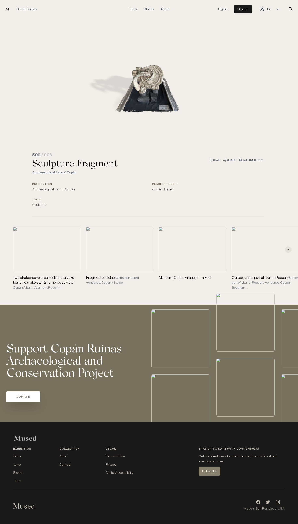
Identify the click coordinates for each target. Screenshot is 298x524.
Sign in (223, 9)
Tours (133, 9)
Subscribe (209, 471)
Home (17, 456)
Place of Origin (165, 184)
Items (17, 464)
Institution (42, 184)
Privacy (111, 464)
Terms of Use (115, 456)
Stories (149, 9)
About (165, 9)
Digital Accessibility (119, 472)
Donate (23, 396)
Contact (65, 464)
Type (36, 199)
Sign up (243, 9)
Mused (24, 507)
